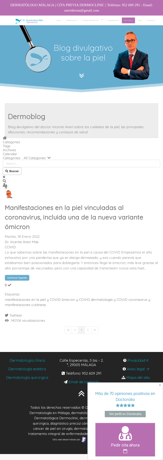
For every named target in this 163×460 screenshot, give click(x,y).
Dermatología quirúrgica (27, 377)
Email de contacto (84, 381)
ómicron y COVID (76, 299)
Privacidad (136, 360)
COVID (10, 247)
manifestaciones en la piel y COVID (33, 299)
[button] (81, 181)
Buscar (13, 171)
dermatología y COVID (109, 299)
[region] (81, 59)
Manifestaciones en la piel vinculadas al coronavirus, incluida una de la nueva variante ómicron (74, 217)
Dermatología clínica (27, 360)
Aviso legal (136, 368)
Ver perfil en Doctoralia (125, 414)
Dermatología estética (27, 368)
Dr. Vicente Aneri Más (22, 242)
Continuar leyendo (17, 277)
